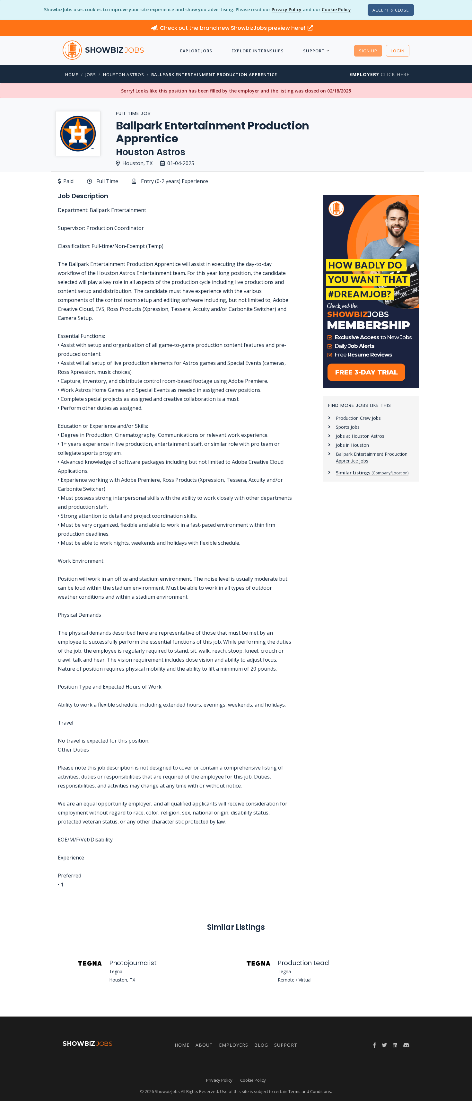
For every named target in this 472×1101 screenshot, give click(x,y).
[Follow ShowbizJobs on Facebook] (374, 1045)
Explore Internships (258, 51)
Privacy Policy (287, 9)
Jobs (90, 74)
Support (314, 51)
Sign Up (368, 51)
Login (398, 51)
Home (71, 74)
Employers (233, 1045)
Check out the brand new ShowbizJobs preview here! (233, 28)
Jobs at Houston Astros (360, 436)
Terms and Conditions (309, 1091)
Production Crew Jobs (358, 418)
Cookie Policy (336, 9)
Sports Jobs (348, 427)
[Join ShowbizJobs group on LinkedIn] (395, 1045)
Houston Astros (123, 74)
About (204, 1045)
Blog (261, 1045)
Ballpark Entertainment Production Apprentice (214, 74)
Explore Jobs (196, 51)
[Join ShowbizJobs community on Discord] (406, 1045)
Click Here (379, 74)
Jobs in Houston (352, 445)
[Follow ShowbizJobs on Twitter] (384, 1045)
